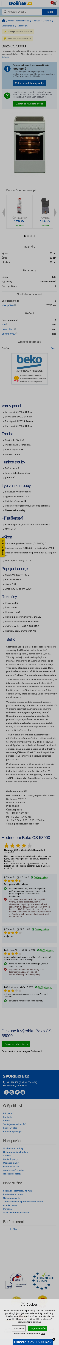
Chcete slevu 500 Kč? (33, 1342)
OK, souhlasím (37, 1328)
